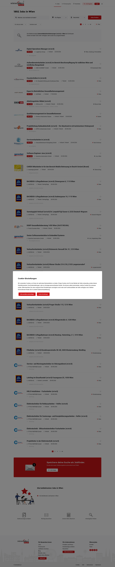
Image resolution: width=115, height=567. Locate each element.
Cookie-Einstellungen (43, 294)
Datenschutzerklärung (44, 289)
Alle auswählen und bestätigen (27, 294)
